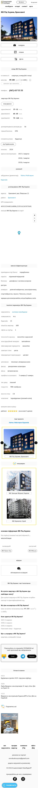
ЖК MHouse (32, 551)
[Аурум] (9, 733)
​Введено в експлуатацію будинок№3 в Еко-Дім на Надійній (18, 697)
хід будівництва (8, 144)
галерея (21, 45)
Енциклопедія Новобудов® (21, 768)
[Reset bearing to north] (34, 221)
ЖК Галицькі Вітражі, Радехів (19, 493)
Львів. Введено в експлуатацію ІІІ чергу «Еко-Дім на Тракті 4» (18, 687)
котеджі (17, 6)
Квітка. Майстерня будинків (19, 422)
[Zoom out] (34, 218)
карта (31, 6)
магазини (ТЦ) (23, 747)
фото (21, 59)
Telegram (32, 656)
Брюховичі (12, 198)
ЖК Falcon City (6, 551)
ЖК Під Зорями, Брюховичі (19, 456)
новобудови (9, 6)
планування (7, 104)
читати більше (6, 538)
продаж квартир (14, 747)
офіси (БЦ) (33, 747)
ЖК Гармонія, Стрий (19, 521)
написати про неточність (11, 83)
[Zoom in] (34, 215)
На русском (34, 2)
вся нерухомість (5, 747)
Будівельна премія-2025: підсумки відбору (16, 678)
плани (21, 52)
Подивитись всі (11, 706)
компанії (24, 6)
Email (13, 656)
